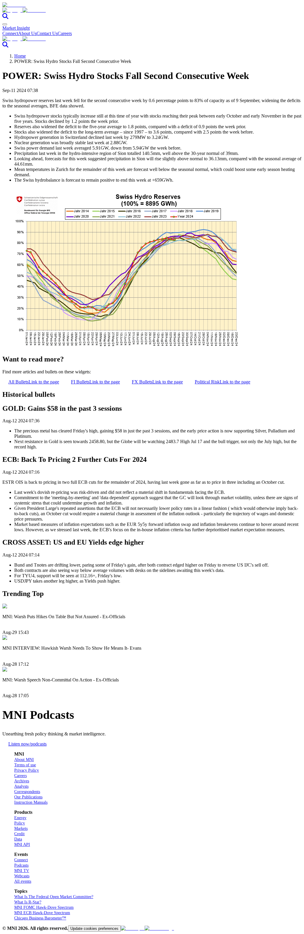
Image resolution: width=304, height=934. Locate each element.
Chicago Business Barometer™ (40, 918)
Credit (19, 834)
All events (22, 881)
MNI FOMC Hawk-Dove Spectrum (44, 907)
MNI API (22, 844)
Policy (19, 823)
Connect (10, 33)
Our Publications (28, 797)
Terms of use (25, 765)
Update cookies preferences (94, 928)
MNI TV (21, 870)
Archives (21, 781)
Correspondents (27, 791)
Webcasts (21, 876)
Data (18, 839)
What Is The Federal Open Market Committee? (53, 897)
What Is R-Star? (27, 902)
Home (20, 55)
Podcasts (21, 865)
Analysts (21, 786)
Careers (65, 33)
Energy (20, 818)
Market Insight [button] (16, 28)
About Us (27, 33)
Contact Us (47, 33)
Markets (21, 828)
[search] (5, 17)
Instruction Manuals (31, 802)
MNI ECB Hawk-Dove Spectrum (42, 913)
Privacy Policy (26, 770)
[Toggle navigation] (4, 24)
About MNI (24, 759)
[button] (152, 10)
